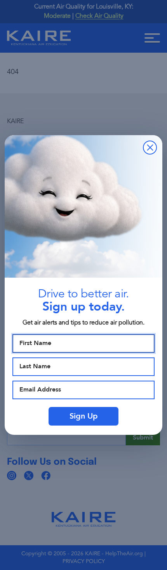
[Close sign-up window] (150, 148)
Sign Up (84, 416)
